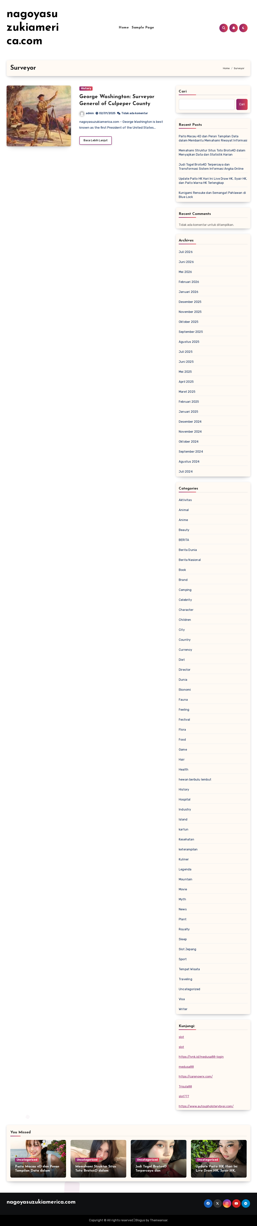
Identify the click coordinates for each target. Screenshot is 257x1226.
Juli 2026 (186, 252)
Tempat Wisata (189, 969)
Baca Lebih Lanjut (96, 140)
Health (183, 769)
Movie (183, 889)
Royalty (184, 929)
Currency (185, 650)
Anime (183, 520)
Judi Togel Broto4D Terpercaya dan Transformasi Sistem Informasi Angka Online (211, 166)
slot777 (184, 1096)
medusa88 (186, 1067)
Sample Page (143, 27)
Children (185, 620)
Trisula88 (185, 1086)
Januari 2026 (188, 292)
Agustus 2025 (189, 342)
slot (181, 1037)
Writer (183, 1009)
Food (182, 739)
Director (185, 669)
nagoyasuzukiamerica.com (33, 28)
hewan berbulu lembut (195, 779)
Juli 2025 (185, 352)
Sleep (183, 939)
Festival (184, 719)
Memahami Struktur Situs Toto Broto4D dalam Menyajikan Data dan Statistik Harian (212, 152)
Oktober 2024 (188, 441)
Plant (182, 919)
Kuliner (184, 859)
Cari (183, 91)
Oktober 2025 (188, 322)
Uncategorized (189, 989)
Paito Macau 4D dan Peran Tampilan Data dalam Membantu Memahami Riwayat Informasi (213, 138)
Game (183, 749)
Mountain (185, 879)
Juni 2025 (186, 362)
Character (186, 610)
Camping (185, 590)
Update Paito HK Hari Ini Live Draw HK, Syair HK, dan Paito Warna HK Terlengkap (213, 181)
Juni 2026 (186, 262)
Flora (182, 729)
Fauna (183, 699)
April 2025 (186, 381)
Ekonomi (185, 689)
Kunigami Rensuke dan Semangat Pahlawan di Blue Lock (212, 195)
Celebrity (185, 600)
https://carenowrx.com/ (196, 1076)
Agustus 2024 (189, 461)
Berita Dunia (188, 550)
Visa (182, 999)
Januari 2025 (188, 411)
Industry (185, 809)
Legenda (185, 869)
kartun (183, 829)
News (183, 909)
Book (182, 570)
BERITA (184, 540)
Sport (183, 959)
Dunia (183, 679)
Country (185, 640)
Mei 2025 (185, 372)
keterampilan (188, 849)
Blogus (140, 1220)
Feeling (184, 709)
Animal (184, 510)
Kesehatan (186, 839)
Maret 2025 (187, 391)
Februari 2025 (189, 401)
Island (183, 819)
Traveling (185, 979)
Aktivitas (185, 500)
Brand (183, 580)
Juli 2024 (186, 471)
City (182, 630)
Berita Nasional (190, 560)
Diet (182, 660)
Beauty (184, 530)
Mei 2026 (185, 272)
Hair (182, 759)
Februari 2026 (189, 282)
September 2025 (191, 332)
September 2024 (191, 451)
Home (124, 27)
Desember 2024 (190, 421)
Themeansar (158, 1220)
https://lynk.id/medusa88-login (201, 1057)
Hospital (185, 799)
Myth (182, 899)
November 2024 (190, 431)
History (86, 88)
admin (90, 113)
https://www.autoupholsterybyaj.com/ (206, 1106)
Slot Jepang (187, 949)
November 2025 (190, 312)
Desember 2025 (190, 302)
